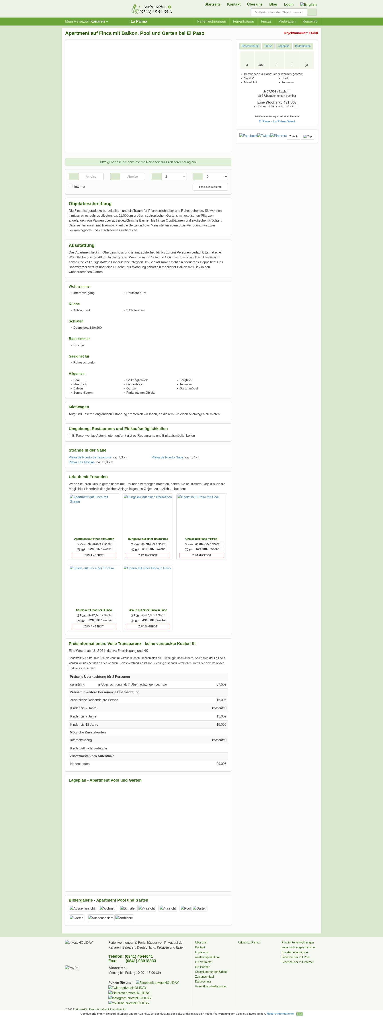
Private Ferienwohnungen (297, 942)
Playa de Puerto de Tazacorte (90, 457)
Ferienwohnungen (211, 21)
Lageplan (283, 46)
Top (309, 136)
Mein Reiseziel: (85, 21)
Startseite (213, 4)
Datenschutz (203, 981)
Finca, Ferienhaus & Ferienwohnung (79, 10)
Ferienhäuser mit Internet (297, 962)
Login (289, 4)
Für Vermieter (203, 962)
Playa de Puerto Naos (167, 457)
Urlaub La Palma (249, 942)
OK (299, 1014)
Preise (268, 46)
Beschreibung (250, 46)
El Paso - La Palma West (277, 121)
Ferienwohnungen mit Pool (298, 947)
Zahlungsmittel (204, 976)
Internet (79, 186)
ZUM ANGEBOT (94, 555)
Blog (273, 4)
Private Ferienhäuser (294, 952)
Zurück (293, 136)
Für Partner (202, 967)
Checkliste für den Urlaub (211, 971)
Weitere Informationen (280, 1013)
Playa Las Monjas (82, 462)
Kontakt (233, 4)
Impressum (202, 952)
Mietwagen (287, 21)
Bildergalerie (303, 46)
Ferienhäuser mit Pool (295, 957)
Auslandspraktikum (207, 957)
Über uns (255, 4)
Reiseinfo (310, 21)
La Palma (139, 21)
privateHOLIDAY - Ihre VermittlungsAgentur (100, 1009)
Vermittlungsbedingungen (211, 986)
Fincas (266, 21)
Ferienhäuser (243, 21)
